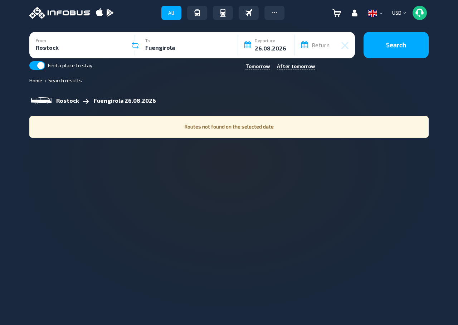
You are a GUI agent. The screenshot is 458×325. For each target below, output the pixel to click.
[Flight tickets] (249, 13)
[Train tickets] (223, 13)
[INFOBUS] (59, 13)
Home (35, 80)
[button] (274, 13)
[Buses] (197, 13)
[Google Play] (110, 13)
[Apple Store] (99, 13)
